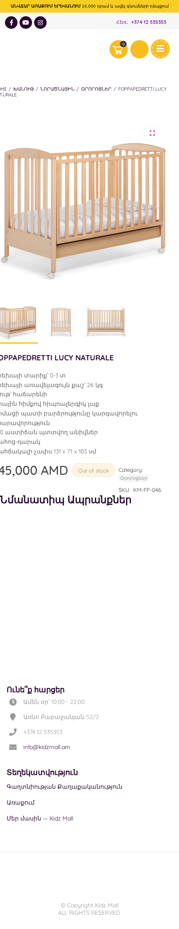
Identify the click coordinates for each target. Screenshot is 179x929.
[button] (152, 133)
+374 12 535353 (148, 22)
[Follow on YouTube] (26, 22)
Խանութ (23, 89)
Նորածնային (57, 89)
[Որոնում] (139, 49)
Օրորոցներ (96, 89)
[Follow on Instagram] (40, 22)
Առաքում (21, 802)
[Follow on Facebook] (11, 22)
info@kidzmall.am (46, 747)
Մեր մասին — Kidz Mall (40, 818)
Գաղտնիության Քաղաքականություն (64, 786)
